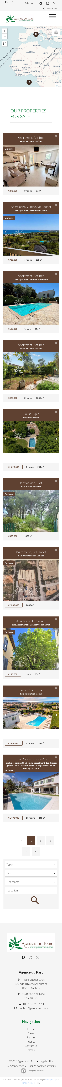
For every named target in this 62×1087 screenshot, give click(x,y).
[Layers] (56, 32)
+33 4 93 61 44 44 (33, 1003)
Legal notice (46, 1061)
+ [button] (5, 31)
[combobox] (31, 864)
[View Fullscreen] (4, 43)
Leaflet (58, 85)
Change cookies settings (42, 1065)
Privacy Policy (50, 1079)
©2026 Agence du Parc (22, 1061)
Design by (35, 1070)
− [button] (5, 36)
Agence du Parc (31, 972)
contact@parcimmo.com (33, 1008)
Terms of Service (28, 1083)
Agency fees (17, 1065)
